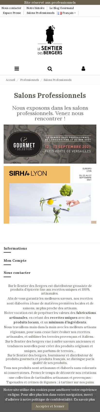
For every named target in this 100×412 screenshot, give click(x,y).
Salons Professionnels (40, 13)
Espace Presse (12, 13)
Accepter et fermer (50, 406)
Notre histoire (35, 8)
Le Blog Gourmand (62, 8)
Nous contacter (11, 8)
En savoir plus (84, 399)
